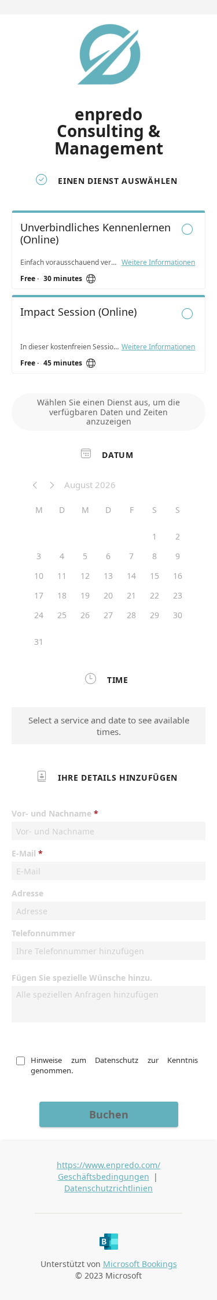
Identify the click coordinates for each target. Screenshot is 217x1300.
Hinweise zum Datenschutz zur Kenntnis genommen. (115, 1065)
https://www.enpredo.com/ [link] (108, 1164)
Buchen (108, 1114)
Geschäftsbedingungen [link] (103, 1176)
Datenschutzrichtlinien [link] (108, 1188)
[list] (108, 294)
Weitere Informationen (158, 262)
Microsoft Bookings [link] (140, 1263)
